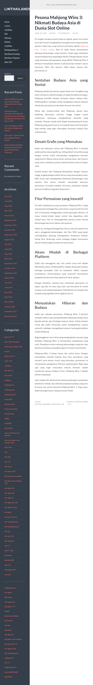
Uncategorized (9, 570)
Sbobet (7, 42)
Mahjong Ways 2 (11, 50)
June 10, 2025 (41, 33)
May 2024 (8, 292)
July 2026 (8, 196)
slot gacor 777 (9, 607)
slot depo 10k (9, 488)
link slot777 (8, 371)
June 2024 (8, 287)
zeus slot (7, 575)
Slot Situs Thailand (12, 58)
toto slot (7, 565)
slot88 (6, 611)
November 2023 (10, 316)
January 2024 (9, 307)
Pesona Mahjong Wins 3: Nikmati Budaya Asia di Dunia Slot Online (59, 23)
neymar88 (8, 399)
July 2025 (8, 244)
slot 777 (7, 462)
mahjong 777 (9, 658)
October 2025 (9, 230)
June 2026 (8, 201)
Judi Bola (8, 30)
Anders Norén (81, 402)
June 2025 (8, 249)
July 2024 (8, 283)
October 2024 (9, 268)
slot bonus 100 (9, 471)
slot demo (8, 592)
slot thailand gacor (11, 653)
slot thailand (9, 541)
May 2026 (8, 206)
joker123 (8, 62)
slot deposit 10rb (10, 507)
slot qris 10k (9, 536)
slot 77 (7, 663)
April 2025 (8, 259)
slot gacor (8, 512)
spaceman (8, 555)
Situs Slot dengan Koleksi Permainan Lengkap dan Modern (13, 128)
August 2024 (9, 278)
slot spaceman (9, 602)
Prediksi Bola (9, 414)
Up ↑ (70, 404)
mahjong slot (9, 385)
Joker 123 (8, 361)
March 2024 (9, 302)
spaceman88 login (11, 672)
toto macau (8, 621)
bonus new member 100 (13, 347)
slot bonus (8, 467)
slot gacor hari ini (10, 517)
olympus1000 (9, 404)
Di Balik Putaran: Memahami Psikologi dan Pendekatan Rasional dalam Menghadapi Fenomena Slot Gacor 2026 (14, 116)
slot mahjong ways (11, 522)
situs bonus (8, 428)
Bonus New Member (12, 342)
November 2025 (10, 225)
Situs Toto (8, 447)
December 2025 (10, 220)
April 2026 (8, 211)
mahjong (7, 380)
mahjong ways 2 (10, 394)
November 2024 (10, 263)
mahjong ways (9, 390)
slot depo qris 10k (11, 502)
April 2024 (8, 297)
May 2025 (8, 254)
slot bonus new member (13, 476)
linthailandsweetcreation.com (49, 404)
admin (52, 33)
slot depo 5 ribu (10, 649)
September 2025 (10, 235)
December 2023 (10, 311)
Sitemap (7, 38)
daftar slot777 (9, 356)
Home (7, 22)
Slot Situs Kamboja (12, 54)
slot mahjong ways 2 (12, 527)
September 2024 (10, 273)
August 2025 (9, 239)
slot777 (7, 546)
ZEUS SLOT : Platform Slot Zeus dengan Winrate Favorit (14, 137)
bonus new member (11, 616)
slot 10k (7, 457)
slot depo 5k (8, 498)
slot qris (7, 531)
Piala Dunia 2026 (10, 409)
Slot (6, 34)
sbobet (7, 418)
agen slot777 (9, 337)
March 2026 (9, 216)
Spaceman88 (9, 560)
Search (7, 74)
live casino (8, 375)
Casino (7, 26)
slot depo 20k (9, 493)
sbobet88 (8, 423)
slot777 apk (8, 551)
